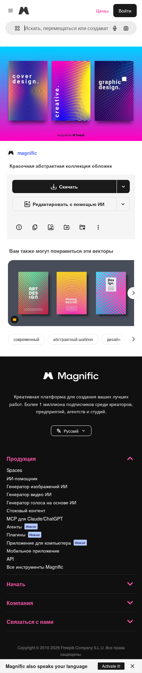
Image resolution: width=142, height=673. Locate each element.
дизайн (114, 339)
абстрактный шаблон (73, 339)
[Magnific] (71, 377)
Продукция (21, 458)
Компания (20, 603)
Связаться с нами (30, 621)
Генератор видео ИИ (29, 494)
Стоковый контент (26, 510)
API (10, 558)
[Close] (132, 666)
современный (26, 339)
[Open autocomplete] (15, 28)
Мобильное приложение (33, 550)
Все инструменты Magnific (35, 566)
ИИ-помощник (22, 478)
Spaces (14, 470)
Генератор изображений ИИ (37, 486)
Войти (125, 10)
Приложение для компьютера (46, 542)
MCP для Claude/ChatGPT (35, 518)
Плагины (23, 534)
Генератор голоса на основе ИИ (41, 502)
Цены (102, 10)
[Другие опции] (98, 227)
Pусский (71, 431)
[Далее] (133, 293)
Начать (16, 584)
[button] (71, 430)
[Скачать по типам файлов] (123, 186)
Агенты (21, 526)
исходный (44, 56)
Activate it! (111, 666)
